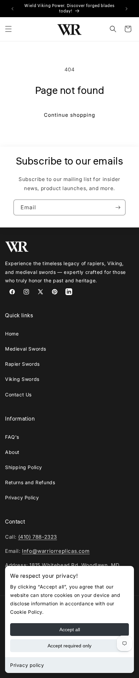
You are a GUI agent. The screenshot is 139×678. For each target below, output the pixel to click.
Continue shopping (69, 115)
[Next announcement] (126, 8)
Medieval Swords (25, 349)
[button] (8, 29)
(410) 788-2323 (37, 537)
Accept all (69, 629)
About (12, 452)
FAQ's (12, 437)
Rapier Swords (22, 364)
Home (12, 333)
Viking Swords (22, 379)
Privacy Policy (22, 497)
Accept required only (69, 645)
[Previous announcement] (12, 8)
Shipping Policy (23, 467)
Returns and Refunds (30, 482)
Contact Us (18, 394)
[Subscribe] (117, 207)
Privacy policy (27, 665)
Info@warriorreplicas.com (55, 551)
